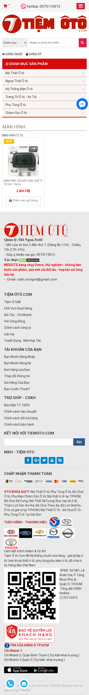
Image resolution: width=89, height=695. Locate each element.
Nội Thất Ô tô (14, 73)
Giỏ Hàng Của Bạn (17, 382)
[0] (5, 6)
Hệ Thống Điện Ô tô (19, 89)
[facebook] (28, 460)
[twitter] (44, 460)
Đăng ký (35, 54)
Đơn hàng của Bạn (17, 369)
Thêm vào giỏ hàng (25, 200)
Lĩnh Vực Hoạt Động (18, 308)
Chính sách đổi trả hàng (21, 418)
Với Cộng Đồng (14, 321)
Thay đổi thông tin (17, 376)
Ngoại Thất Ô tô (16, 81)
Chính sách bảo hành (19, 424)
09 (61, 598)
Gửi (79, 442)
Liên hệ (23, 190)
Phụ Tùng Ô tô (15, 105)
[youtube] (52, 460)
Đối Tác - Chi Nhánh (18, 315)
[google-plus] (36, 460)
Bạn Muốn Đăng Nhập (19, 357)
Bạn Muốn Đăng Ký (17, 363)
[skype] (60, 460)
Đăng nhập (14, 54)
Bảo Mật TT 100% (17, 405)
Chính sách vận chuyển (20, 411)
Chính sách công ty (17, 327)
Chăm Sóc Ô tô (16, 113)
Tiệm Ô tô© (12, 302)
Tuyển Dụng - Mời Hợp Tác (22, 340)
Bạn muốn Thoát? (17, 389)
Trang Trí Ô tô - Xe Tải (21, 97)
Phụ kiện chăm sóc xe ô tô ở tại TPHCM (32, 685)
